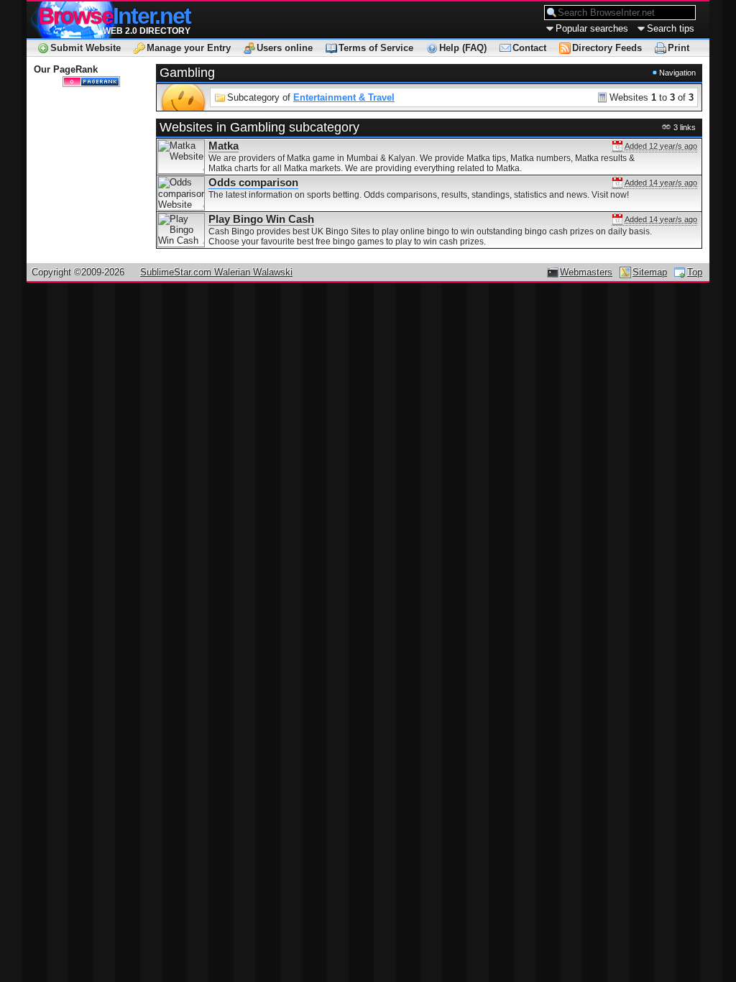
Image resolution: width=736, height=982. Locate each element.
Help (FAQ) (463, 47)
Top (694, 272)
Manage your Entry (189, 47)
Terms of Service (376, 47)
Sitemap (649, 272)
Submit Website (85, 47)
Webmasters (586, 272)
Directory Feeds (607, 47)
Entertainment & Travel (344, 97)
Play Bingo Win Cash (261, 219)
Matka (223, 146)
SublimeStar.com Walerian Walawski (216, 272)
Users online (285, 47)
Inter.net (114, 16)
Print (678, 47)
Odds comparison (253, 182)
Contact (529, 47)
